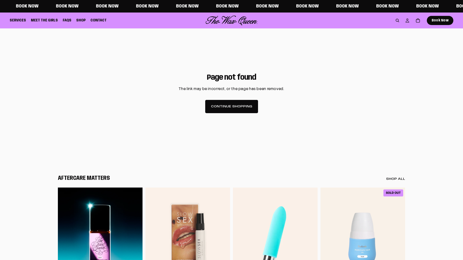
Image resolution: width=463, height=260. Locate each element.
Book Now (440, 20)
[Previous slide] (65, 240)
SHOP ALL (395, 179)
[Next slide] (135, 240)
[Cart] (418, 20)
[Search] (397, 20)
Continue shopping (231, 106)
